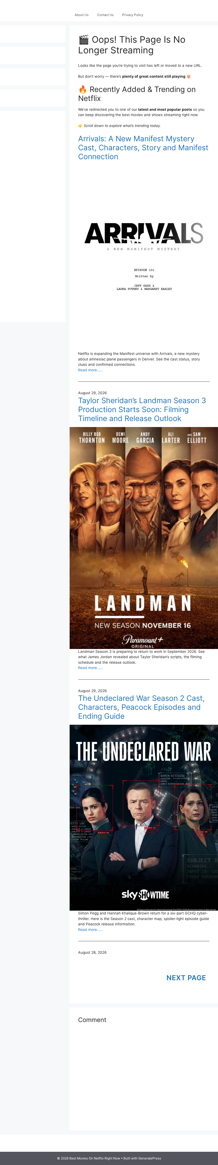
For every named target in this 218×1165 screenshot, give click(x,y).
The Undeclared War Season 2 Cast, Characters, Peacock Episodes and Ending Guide (141, 707)
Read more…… (90, 370)
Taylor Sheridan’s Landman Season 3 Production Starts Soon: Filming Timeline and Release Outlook (142, 409)
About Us (82, 15)
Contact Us (105, 15)
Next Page (186, 978)
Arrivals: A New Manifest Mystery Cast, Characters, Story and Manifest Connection (143, 147)
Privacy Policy (132, 15)
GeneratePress (149, 1158)
